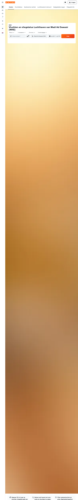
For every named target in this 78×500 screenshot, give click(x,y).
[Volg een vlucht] (3, 24)
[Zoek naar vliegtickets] (3, 7)
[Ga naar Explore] (3, 20)
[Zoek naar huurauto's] (3, 13)
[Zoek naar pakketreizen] (3, 16)
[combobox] (32, 32)
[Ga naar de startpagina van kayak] (10, 2)
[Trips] (3, 28)
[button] (2, 2)
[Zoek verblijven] (3, 10)
